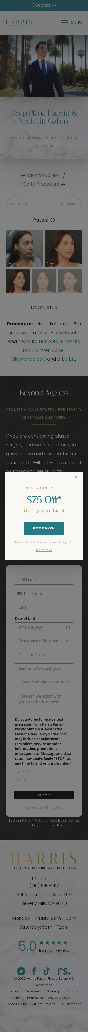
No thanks (44, 550)
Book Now (44, 528)
